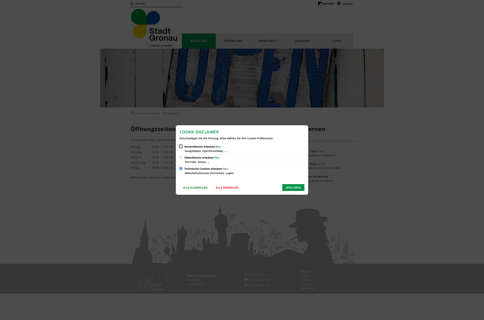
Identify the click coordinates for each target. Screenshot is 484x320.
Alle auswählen (195, 187)
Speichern (293, 187)
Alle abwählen (227, 187)
